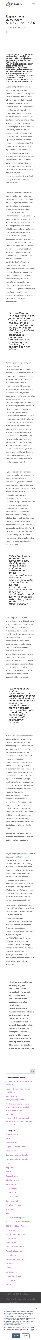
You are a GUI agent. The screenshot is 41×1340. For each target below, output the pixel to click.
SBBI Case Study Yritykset (17, 1226)
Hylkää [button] (26, 1336)
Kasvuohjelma (12, 1176)
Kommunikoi (11, 1188)
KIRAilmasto (11, 1184)
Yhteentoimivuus (13, 1276)
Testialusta (11, 1255)
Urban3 (26, 27)
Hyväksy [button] (15, 1336)
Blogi (20, 27)
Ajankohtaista (12, 1134)
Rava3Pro (10, 1209)
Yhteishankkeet (13, 1280)
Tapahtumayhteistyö (15, 1247)
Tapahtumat (11, 1238)
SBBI (8, 1213)
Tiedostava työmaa (15, 1259)
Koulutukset (11, 1192)
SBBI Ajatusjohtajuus (15, 1217)
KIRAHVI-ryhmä (12, 1180)
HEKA (8, 1163)
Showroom (10, 1230)
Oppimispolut (12, 1201)
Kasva (8, 1171)
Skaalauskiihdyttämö (15, 1234)
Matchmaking (12, 1197)
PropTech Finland (13, 1205)
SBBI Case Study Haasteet (17, 1222)
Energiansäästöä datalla (17, 1155)
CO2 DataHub (12, 1142)
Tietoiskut (10, 1263)
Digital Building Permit (15, 1146)
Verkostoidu (11, 1272)
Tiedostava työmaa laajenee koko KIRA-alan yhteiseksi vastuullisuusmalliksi (19, 1107)
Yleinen (9, 1284)
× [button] (36, 1308)
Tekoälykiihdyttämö (15, 1251)
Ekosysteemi (11, 1151)
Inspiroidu (10, 1167)
